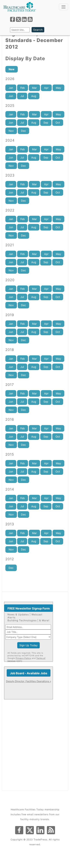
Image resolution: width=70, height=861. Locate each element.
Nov (11, 130)
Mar (34, 87)
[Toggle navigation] (63, 7)
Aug (33, 96)
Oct (58, 122)
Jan (11, 87)
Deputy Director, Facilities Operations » (28, 681)
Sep (45, 122)
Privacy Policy (23, 658)
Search (38, 29)
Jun (11, 96)
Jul (22, 96)
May (58, 87)
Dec (23, 130)
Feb (22, 87)
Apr (46, 87)
